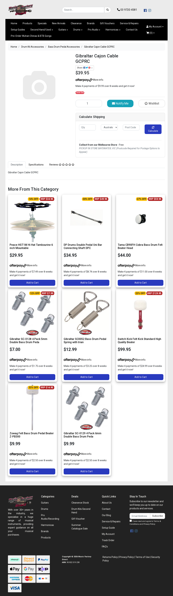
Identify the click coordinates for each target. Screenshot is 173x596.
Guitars (62, 29)
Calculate (153, 131)
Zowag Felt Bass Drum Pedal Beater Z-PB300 (32, 435)
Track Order (108, 540)
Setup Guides (18, 29)
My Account (108, 534)
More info (97, 79)
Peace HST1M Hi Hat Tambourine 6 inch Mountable (31, 246)
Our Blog (106, 515)
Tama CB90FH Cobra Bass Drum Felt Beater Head (140, 246)
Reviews (54, 164)
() (151, 33)
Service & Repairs (129, 23)
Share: (80, 68)
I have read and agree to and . (145, 522)
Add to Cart (32, 282)
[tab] (17, 164)
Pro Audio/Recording (50, 517)
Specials (42, 23)
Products (27, 23)
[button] (155, 27)
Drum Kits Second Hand (80, 511)
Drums (76, 29)
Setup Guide (108, 527)
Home (14, 23)
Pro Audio (93, 29)
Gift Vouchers (107, 23)
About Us (107, 502)
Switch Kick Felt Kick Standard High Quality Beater (139, 340)
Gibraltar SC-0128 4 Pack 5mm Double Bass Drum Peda (28, 340)
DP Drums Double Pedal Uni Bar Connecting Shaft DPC (83, 246)
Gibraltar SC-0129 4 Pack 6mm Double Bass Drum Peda (82, 435)
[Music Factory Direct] (20, 9)
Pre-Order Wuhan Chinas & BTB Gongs (31, 36)
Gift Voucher (78, 518)
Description (17, 164)
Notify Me (122, 103)
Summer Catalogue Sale (79, 527)
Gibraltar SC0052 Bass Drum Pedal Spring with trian (85, 340)
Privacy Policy (149, 524)
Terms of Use (142, 557)
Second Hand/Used (40, 29)
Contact (106, 509)
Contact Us (132, 29)
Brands (91, 23)
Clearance (76, 23)
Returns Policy (110, 557)
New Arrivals (58, 23)
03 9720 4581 (128, 9)
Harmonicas (112, 29)
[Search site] (107, 10)
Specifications (36, 164)
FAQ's (105, 546)
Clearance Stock (80, 502)
